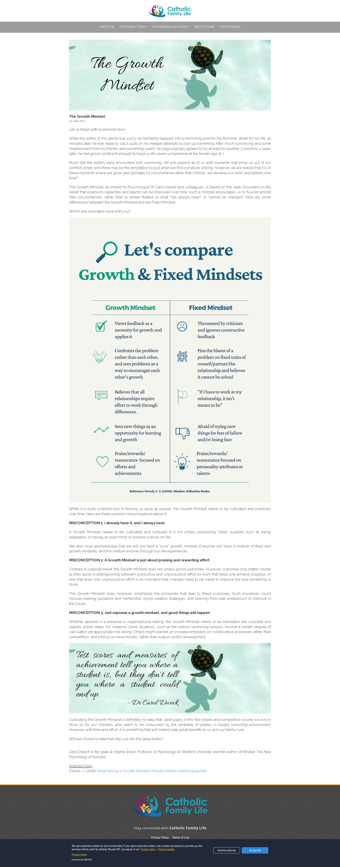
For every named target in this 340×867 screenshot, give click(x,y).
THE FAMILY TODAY (133, 26)
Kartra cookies (167, 849)
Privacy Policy (160, 837)
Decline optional (227, 850)
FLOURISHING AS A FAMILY (170, 26)
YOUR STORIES (230, 26)
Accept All (255, 850)
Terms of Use (180, 837)
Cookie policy (148, 849)
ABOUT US (107, 26)
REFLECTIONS (204, 26)
